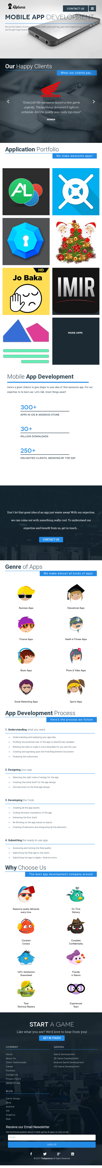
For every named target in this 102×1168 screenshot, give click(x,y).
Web (8, 1119)
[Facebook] (31, 1154)
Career (9, 1066)
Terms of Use (13, 1083)
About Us (11, 1058)
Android (10, 1106)
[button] (7, 100)
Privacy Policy (13, 1078)
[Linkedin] (72, 1154)
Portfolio (10, 1070)
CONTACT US (51, 539)
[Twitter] (45, 1154)
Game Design (13, 1098)
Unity (8, 1102)
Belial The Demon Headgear (3, 1167)
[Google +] (58, 1154)
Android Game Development (69, 1062)
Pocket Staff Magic (6, 1167)
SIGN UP (51, 1144)
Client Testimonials (16, 1062)
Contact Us (75, 8)
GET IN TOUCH (52, 1038)
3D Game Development (66, 1058)
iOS (8, 1110)
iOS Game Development (66, 1066)
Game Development (64, 1054)
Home (9, 1054)
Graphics (10, 1115)
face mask (0, 1167)
